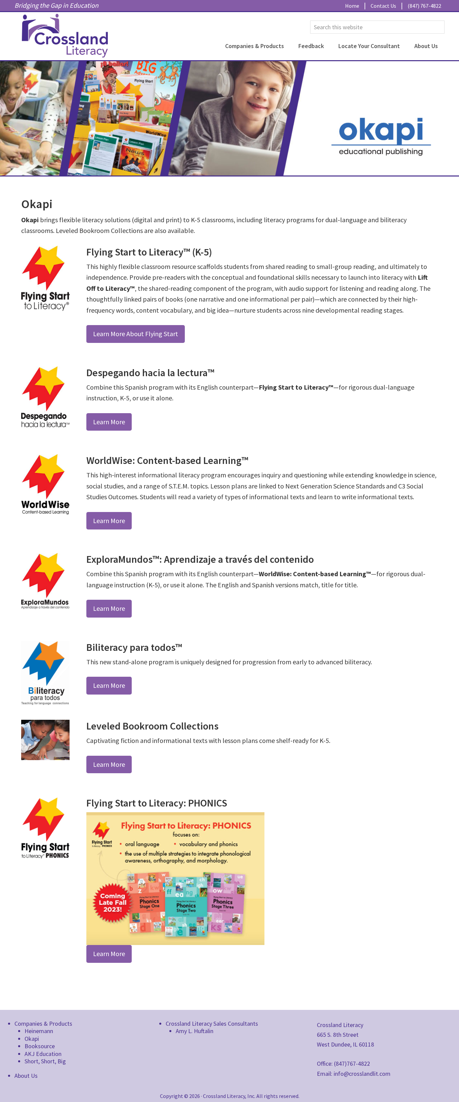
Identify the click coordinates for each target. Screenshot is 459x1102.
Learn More (109, 422)
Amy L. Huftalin (194, 1031)
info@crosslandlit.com (362, 1073)
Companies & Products (43, 1023)
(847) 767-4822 (424, 5)
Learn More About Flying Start (135, 333)
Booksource (40, 1046)
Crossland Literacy (64, 35)
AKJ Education (43, 1054)
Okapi (32, 1038)
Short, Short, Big (45, 1061)
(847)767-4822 (352, 1063)
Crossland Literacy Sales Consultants (212, 1023)
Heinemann (39, 1031)
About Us (26, 1075)
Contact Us (383, 5)
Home (352, 5)
